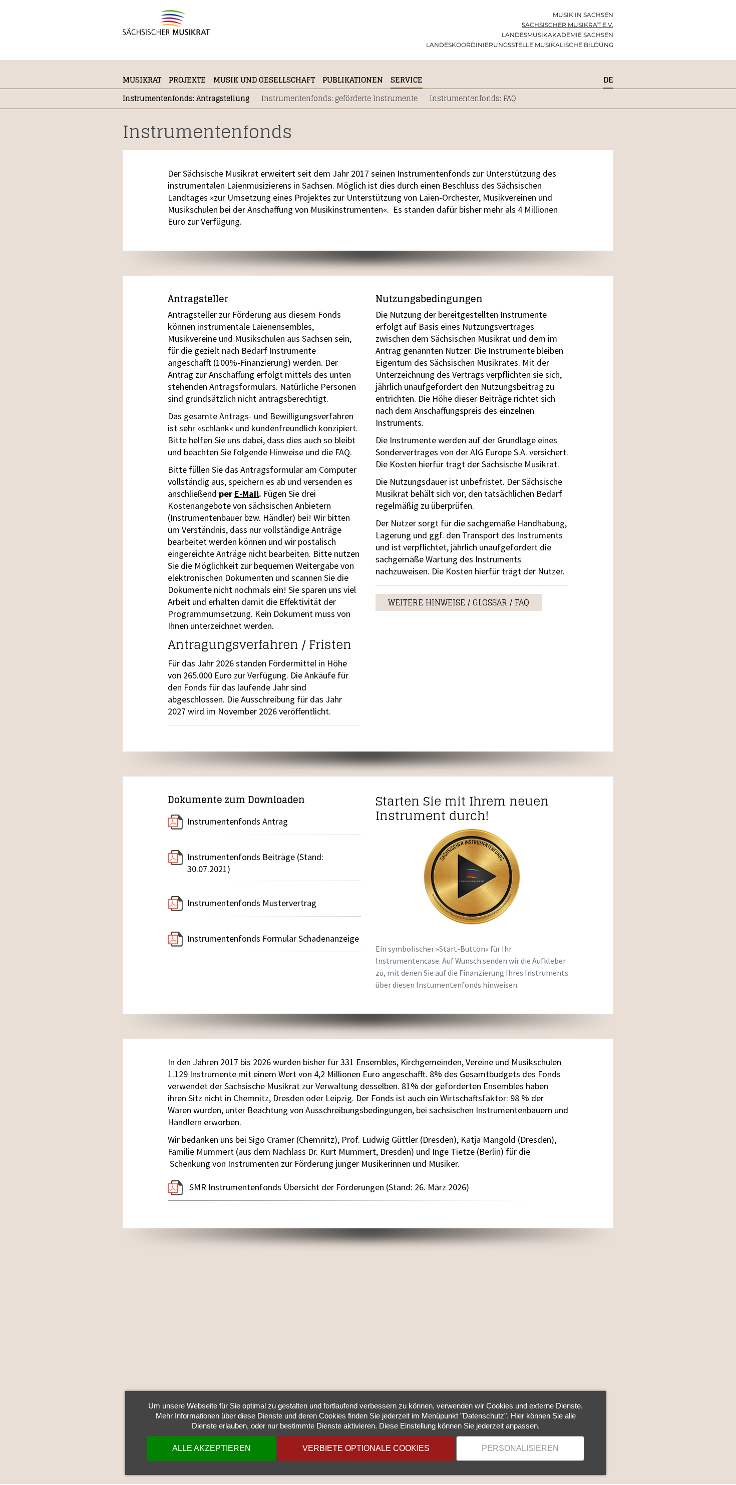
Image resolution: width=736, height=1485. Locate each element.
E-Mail (246, 493)
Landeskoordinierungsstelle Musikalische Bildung (519, 45)
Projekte (187, 80)
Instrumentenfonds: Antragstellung (186, 98)
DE (608, 80)
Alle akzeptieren (211, 1448)
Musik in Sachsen (583, 15)
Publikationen (352, 80)
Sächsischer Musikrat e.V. (567, 25)
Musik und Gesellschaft (264, 80)
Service (407, 80)
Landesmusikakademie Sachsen (557, 35)
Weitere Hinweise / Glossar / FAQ (458, 602)
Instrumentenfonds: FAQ (473, 98)
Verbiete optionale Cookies (366, 1448)
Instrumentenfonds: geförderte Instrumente (339, 98)
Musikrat (142, 80)
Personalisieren (520, 1448)
